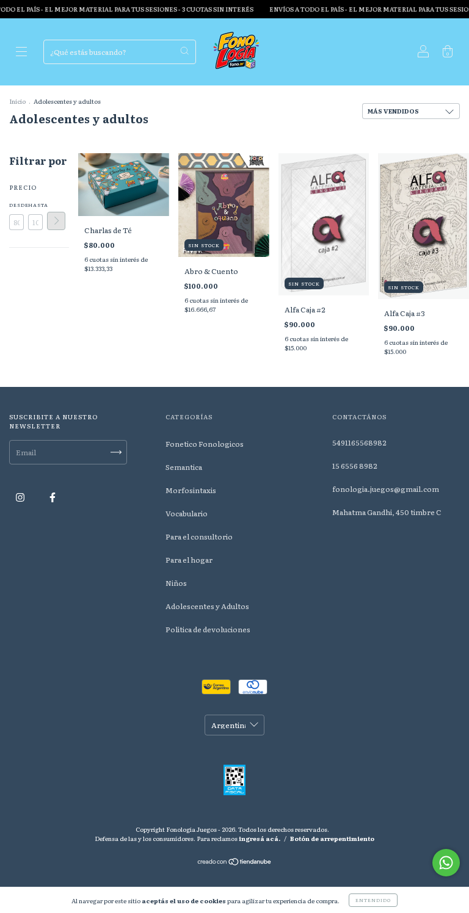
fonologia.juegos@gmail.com (385, 488)
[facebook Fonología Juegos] (53, 496)
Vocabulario (186, 513)
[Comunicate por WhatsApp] (446, 862)
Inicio (17, 101)
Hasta (35, 204)
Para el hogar (189, 559)
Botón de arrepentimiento (332, 838)
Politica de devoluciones (207, 629)
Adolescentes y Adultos (207, 606)
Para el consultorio (199, 536)
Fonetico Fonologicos (204, 443)
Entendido (373, 900)
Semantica (183, 466)
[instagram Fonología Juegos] (20, 496)
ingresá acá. (259, 838)
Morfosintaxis (190, 490)
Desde (16, 204)
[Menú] (21, 53)
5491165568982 (359, 442)
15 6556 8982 (354, 465)
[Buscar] (184, 50)
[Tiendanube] (235, 862)
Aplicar (56, 221)
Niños (176, 582)
